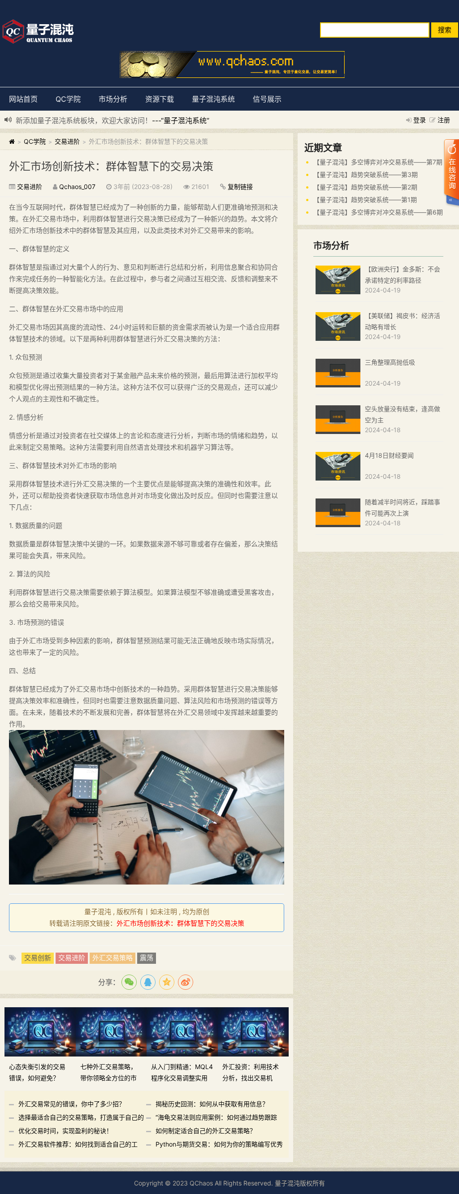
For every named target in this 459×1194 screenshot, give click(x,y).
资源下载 (159, 98)
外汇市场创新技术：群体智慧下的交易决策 (111, 166)
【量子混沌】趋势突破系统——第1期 (365, 199)
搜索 (444, 30)
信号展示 (267, 98)
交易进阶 (67, 141)
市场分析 (113, 98)
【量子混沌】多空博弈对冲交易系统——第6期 (378, 212)
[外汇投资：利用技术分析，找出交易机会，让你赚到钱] (253, 1031)
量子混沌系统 (213, 98)
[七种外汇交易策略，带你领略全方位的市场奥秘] (111, 1031)
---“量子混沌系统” (180, 120)
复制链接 (240, 186)
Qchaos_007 (77, 186)
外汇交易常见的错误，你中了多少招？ (71, 1104)
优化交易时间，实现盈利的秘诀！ (65, 1130)
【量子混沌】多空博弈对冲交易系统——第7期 (377, 162)
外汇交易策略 (112, 957)
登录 (419, 120)
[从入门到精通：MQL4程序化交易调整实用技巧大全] (182, 1031)
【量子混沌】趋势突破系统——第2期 (365, 187)
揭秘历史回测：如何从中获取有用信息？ (212, 1104)
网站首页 (23, 98)
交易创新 (37, 957)
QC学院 (68, 98)
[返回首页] (12, 141)
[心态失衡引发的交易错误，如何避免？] (40, 1031)
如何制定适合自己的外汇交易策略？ (206, 1130)
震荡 (146, 957)
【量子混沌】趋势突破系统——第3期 (365, 174)
